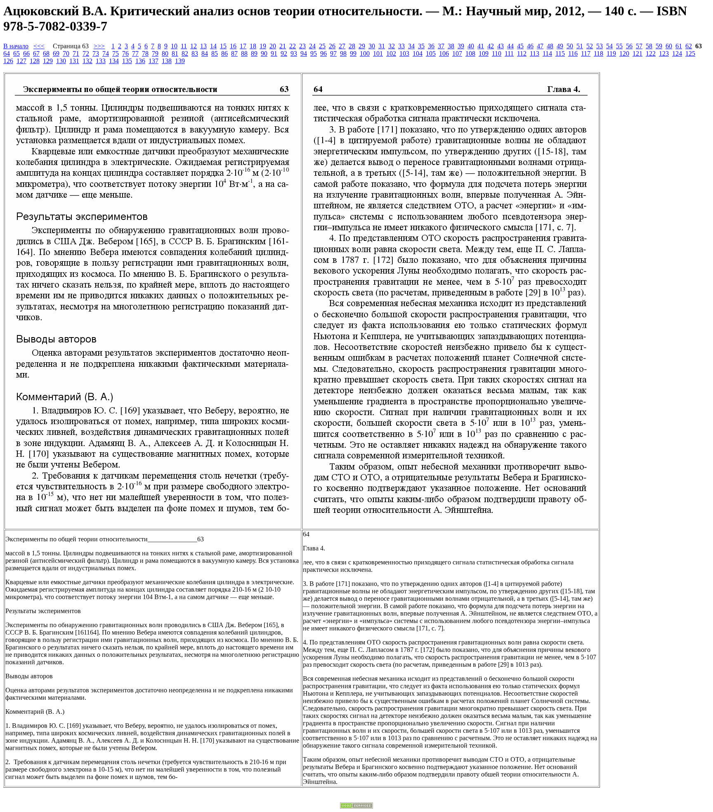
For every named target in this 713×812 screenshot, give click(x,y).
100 (365, 53)
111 (509, 53)
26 (332, 46)
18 (253, 46)
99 (353, 53)
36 (431, 46)
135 (127, 60)
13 (203, 46)
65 (16, 53)
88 (244, 53)
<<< (39, 46)
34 (411, 46)
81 (175, 53)
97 (333, 53)
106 (444, 53)
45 (520, 46)
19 (263, 46)
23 (302, 46)
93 (293, 53)
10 (174, 46)
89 (254, 53)
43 (500, 46)
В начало (15, 46)
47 (540, 46)
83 (194, 53)
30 (371, 46)
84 (204, 53)
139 (180, 60)
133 (101, 60)
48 (550, 46)
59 (659, 46)
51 (579, 46)
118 (598, 53)
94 (303, 53)
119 (611, 53)
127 (21, 60)
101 (378, 53)
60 (669, 46)
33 (401, 46)
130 (61, 60)
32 (391, 46)
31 (381, 46)
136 (140, 60)
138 (167, 60)
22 (292, 46)
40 (470, 46)
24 (312, 46)
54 (609, 46)
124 (677, 53)
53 (599, 46)
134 (114, 60)
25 (322, 46)
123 (664, 53)
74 (105, 53)
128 (35, 60)
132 (87, 60)
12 (193, 46)
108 (470, 53)
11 (184, 46)
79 (155, 53)
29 (362, 46)
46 (530, 46)
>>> (99, 46)
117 (585, 53)
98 (343, 53)
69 (56, 53)
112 (521, 53)
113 (534, 53)
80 (165, 53)
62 (688, 46)
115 (560, 53)
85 (214, 53)
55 (619, 46)
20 (272, 46)
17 (243, 46)
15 (223, 46)
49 (560, 46)
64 (6, 53)
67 (36, 53)
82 (185, 53)
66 (26, 53)
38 (451, 46)
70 (66, 53)
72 (86, 53)
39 (461, 46)
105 (431, 53)
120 (624, 53)
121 (637, 53)
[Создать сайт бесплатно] (356, 806)
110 (496, 53)
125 (690, 53)
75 (115, 53)
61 (678, 46)
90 (264, 53)
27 (342, 46)
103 (404, 53)
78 (145, 53)
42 (490, 46)
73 (95, 53)
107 (457, 53)
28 (352, 46)
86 (224, 53)
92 (284, 53)
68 (46, 53)
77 (135, 53)
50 (570, 46)
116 (573, 53)
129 (48, 60)
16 (233, 46)
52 (589, 46)
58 (649, 46)
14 (213, 46)
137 (153, 60)
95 (313, 53)
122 (651, 53)
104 (418, 53)
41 (480, 46)
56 (629, 46)
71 (76, 53)
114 (547, 53)
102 (391, 53)
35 (421, 46)
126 (8, 60)
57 (639, 46)
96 (323, 53)
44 (510, 46)
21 (282, 46)
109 (484, 53)
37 (441, 46)
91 (274, 53)
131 (74, 60)
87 (234, 53)
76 (125, 53)
